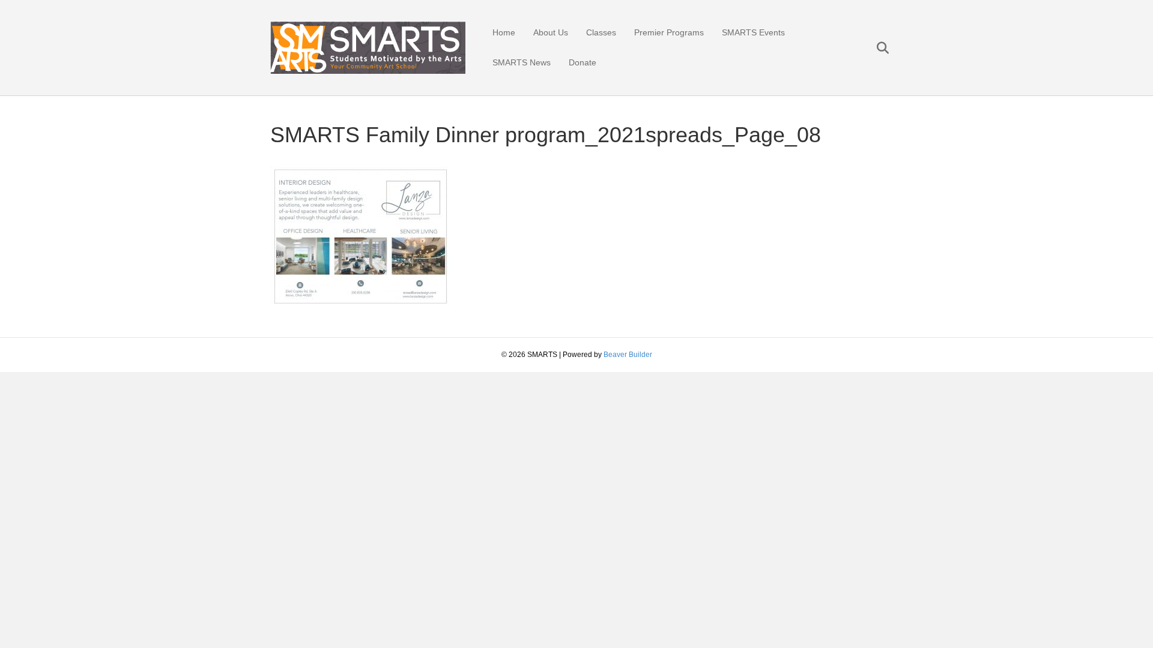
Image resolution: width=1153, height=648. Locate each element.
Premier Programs (669, 32)
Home (503, 32)
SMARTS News (521, 62)
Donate (582, 62)
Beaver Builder (628, 354)
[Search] (875, 48)
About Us (550, 32)
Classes (601, 32)
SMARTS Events (753, 32)
